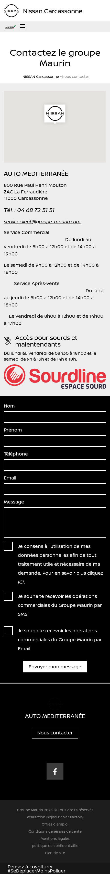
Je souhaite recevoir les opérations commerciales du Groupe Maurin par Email (60, 639)
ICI (21, 582)
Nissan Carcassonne (52, 10)
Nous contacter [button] (55, 733)
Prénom (13, 430)
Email (10, 478)
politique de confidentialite (55, 845)
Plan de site (55, 852)
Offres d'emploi (55, 824)
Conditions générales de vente (55, 831)
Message (14, 502)
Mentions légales (55, 838)
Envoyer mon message (55, 666)
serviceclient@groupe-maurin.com (42, 221)
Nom (9, 406)
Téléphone (16, 454)
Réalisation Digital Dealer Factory (55, 817)
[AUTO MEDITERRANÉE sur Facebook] (55, 771)
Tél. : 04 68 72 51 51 (29, 210)
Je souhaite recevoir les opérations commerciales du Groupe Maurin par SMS (60, 605)
